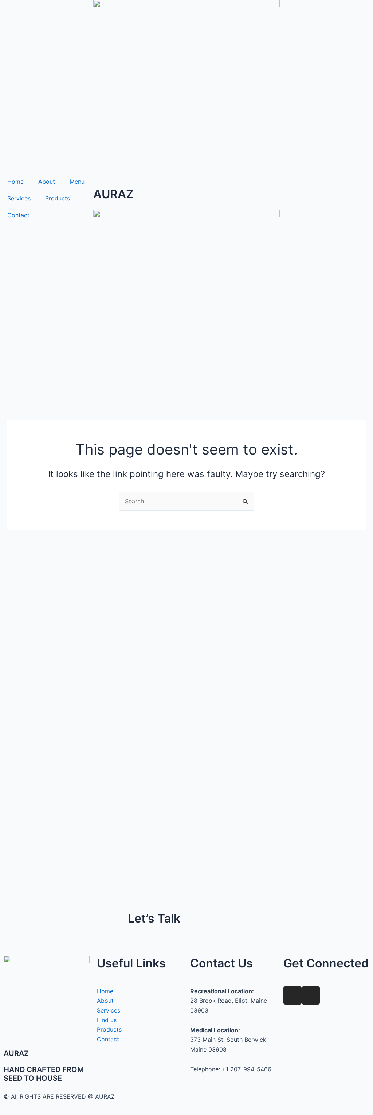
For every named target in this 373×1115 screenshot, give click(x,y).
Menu (77, 181)
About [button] (46, 181)
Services (19, 198)
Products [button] (57, 198)
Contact (18, 215)
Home (15, 181)
